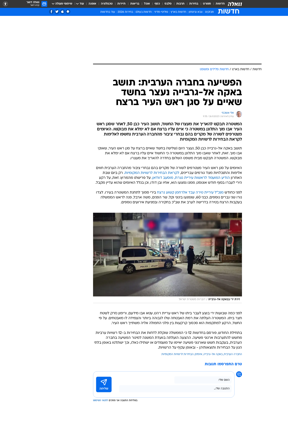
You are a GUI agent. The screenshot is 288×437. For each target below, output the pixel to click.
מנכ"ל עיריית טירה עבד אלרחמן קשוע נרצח (190, 192)
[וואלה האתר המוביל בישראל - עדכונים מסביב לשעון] (235, 4)
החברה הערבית (233, 354)
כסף (157, 3)
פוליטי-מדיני (161, 12)
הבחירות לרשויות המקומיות (177, 354)
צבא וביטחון (196, 12)
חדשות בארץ (178, 12)
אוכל (147, 3)
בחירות (193, 3)
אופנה (92, 3)
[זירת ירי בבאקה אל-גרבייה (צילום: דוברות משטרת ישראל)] (167, 258)
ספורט (207, 3)
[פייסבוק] (51, 11)
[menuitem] (218, 4)
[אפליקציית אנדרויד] (67, 11)
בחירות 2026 (125, 12)
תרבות (180, 3)
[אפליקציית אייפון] (62, 11)
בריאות (134, 3)
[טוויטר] (56, 11)
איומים (198, 354)
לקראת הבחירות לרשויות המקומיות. (151, 173)
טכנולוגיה (107, 3)
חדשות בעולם (144, 12)
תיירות (121, 3)
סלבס (168, 3)
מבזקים (209, 12)
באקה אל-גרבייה (213, 354)
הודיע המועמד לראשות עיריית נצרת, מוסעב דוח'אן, (191, 178)
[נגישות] (5, 4)
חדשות (220, 3)
